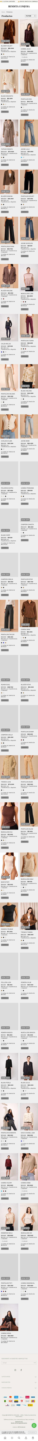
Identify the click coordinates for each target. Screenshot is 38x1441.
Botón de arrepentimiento (19, 1423)
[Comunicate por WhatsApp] (34, 1425)
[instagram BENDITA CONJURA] (15, 1370)
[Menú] (12, 1437)
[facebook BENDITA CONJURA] (21, 1370)
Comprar (5, 61)
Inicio (3, 12)
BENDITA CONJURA (19, 6)
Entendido (32, 1432)
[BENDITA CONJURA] (5, 1437)
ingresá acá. (19, 1421)
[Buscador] (19, 1437)
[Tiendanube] (19, 1427)
